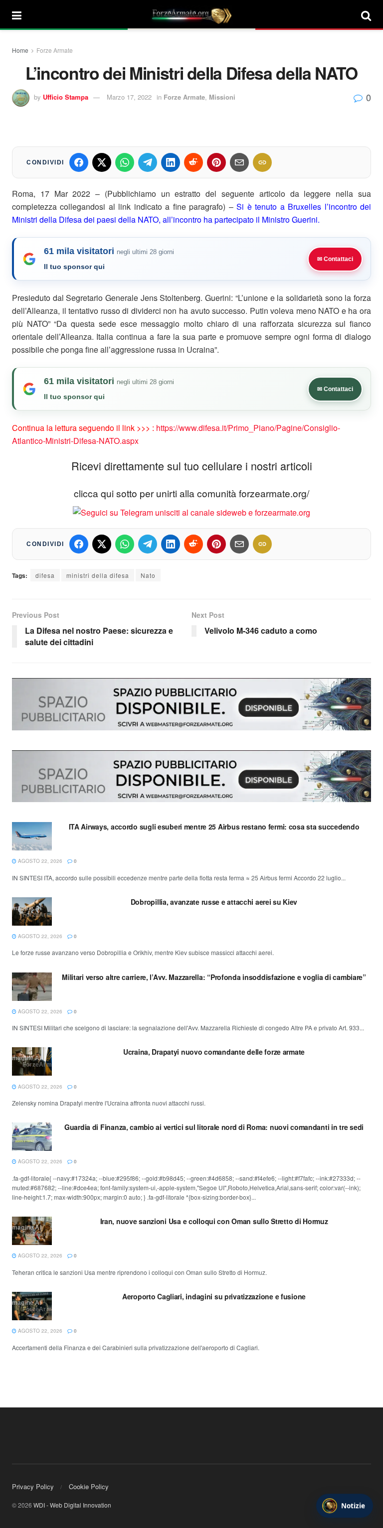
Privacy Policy (33, 1486)
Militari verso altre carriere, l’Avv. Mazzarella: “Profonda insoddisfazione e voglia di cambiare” (214, 977)
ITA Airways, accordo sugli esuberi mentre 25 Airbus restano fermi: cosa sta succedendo (214, 827)
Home (20, 50)
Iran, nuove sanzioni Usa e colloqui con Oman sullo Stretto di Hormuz (214, 1221)
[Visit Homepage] (191, 15)
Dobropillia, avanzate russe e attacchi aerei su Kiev (214, 902)
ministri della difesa (97, 575)
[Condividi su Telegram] (147, 162)
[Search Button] (366, 15)
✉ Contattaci (335, 259)
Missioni (222, 97)
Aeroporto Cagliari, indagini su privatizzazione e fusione (214, 1296)
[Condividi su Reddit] (193, 162)
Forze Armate (54, 50)
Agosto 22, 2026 (39, 860)
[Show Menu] (16, 15)
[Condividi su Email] (239, 162)
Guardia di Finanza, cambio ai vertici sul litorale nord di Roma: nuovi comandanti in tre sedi (214, 1127)
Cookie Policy (89, 1486)
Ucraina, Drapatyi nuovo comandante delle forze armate (214, 1052)
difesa (45, 575)
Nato (148, 575)
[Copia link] (262, 162)
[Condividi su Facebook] (78, 162)
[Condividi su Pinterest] (216, 162)
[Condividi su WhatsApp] (124, 162)
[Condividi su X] (101, 162)
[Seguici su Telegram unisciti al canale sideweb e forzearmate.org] (191, 511)
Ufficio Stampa (65, 97)
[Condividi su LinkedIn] (170, 162)
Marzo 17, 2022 (129, 97)
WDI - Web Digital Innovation (72, 1505)
